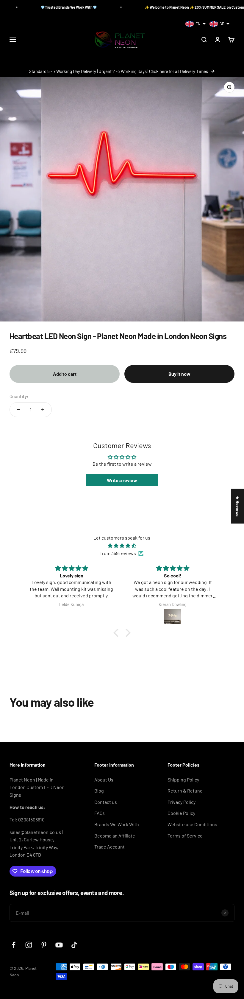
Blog (99, 790)
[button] (117, 633)
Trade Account (109, 846)
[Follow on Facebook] (14, 945)
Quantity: (19, 396)
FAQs (99, 813)
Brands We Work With (116, 824)
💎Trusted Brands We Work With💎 (44, 7)
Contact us (105, 802)
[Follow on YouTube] (59, 945)
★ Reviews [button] (237, 506)
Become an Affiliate (114, 835)
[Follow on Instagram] (29, 945)
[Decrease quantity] (18, 410)
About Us (103, 779)
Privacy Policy (181, 802)
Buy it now (179, 374)
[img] (122, 546)
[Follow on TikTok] (74, 945)
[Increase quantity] (42, 410)
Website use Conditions (192, 824)
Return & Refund (185, 790)
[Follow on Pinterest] (44, 945)
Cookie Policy (181, 813)
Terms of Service (185, 835)
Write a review (122, 480)
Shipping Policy (183, 779)
